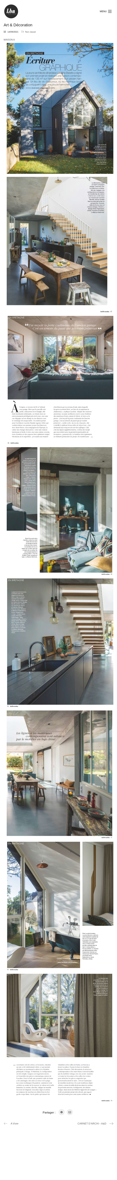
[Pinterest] (61, 1112)
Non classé (30, 32)
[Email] (70, 1112)
